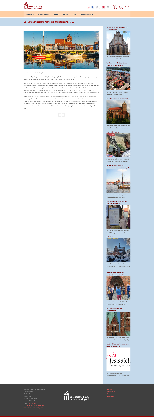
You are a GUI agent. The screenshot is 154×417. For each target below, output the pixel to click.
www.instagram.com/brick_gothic (33, 408)
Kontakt (109, 389)
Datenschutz (110, 396)
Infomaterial (111, 391)
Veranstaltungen (86, 14)
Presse (65, 14)
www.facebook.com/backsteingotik (34, 405)
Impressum (110, 394)
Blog (74, 14)
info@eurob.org (32, 403)
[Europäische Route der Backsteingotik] (33, 9)
